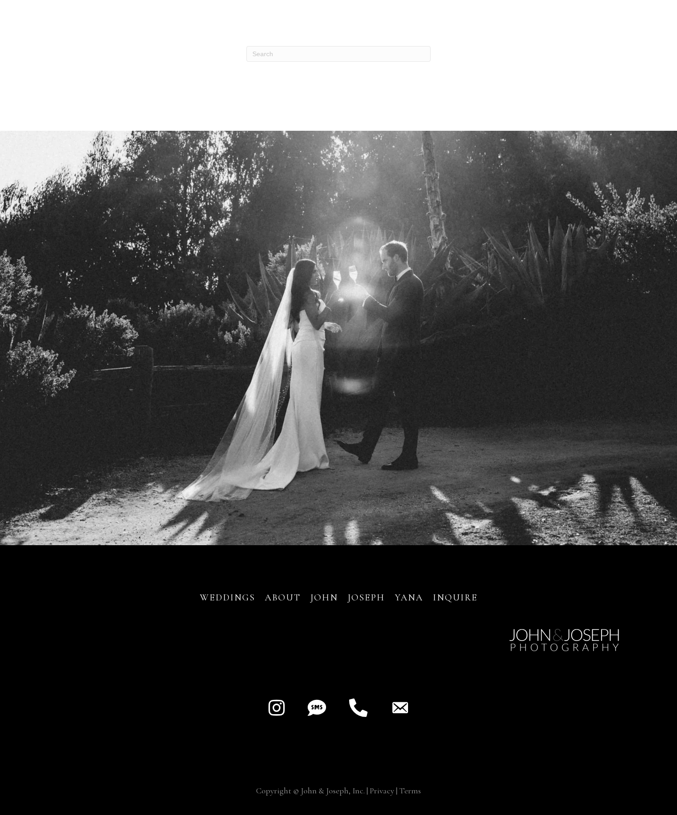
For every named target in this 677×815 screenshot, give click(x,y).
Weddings (227, 597)
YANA (409, 597)
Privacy (382, 791)
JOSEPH (366, 597)
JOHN (324, 597)
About (284, 597)
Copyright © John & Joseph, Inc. (310, 791)
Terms (410, 791)
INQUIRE (455, 597)
